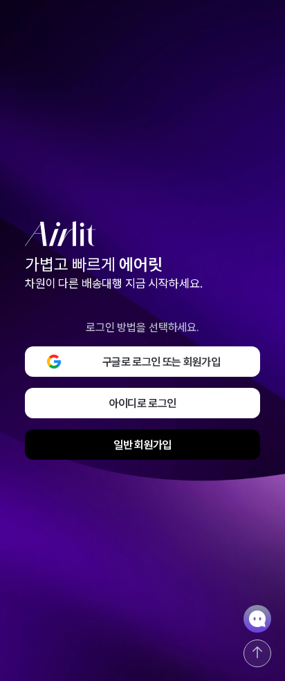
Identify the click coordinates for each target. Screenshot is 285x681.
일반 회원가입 (142, 444)
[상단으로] (257, 653)
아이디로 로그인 (142, 403)
